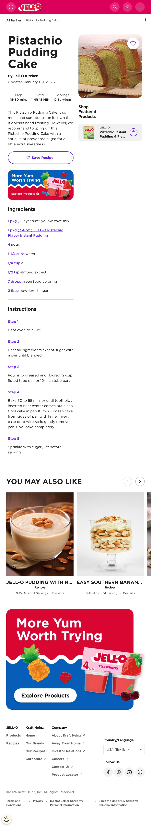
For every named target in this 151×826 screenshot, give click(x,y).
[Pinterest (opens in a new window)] (140, 772)
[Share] (145, 20)
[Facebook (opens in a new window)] (108, 772)
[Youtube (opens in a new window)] (129, 772)
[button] (11, 7)
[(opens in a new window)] (41, 185)
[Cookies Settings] (6, 819)
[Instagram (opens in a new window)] (118, 772)
